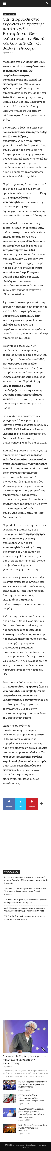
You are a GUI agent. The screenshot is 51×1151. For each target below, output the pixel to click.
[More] (42, 804)
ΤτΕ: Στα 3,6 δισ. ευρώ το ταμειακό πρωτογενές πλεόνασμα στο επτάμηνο (25, 917)
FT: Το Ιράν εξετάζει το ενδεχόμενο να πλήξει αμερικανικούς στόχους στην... (31, 1098)
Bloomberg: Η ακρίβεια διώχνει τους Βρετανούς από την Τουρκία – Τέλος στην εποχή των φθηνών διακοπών (26, 880)
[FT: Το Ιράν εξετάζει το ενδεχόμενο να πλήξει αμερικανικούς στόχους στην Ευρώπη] (9, 1098)
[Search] (47, 3)
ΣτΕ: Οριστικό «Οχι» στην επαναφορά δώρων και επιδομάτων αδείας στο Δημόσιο (25, 901)
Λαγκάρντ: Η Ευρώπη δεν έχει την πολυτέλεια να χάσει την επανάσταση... (24, 1060)
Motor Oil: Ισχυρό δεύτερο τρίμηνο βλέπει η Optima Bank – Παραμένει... (33, 1128)
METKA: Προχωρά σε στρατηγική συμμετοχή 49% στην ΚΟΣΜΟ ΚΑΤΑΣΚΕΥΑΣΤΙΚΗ (32, 1084)
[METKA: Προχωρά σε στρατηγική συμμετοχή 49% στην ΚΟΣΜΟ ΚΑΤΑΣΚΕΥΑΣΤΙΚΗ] (9, 1085)
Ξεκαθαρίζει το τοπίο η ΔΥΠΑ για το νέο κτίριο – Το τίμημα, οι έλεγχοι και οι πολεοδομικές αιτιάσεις (25, 891)
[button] (4, 3)
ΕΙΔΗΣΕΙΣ (12, 14)
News (5, 14)
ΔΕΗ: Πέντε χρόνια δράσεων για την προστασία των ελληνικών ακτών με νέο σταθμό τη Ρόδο (24, 909)
